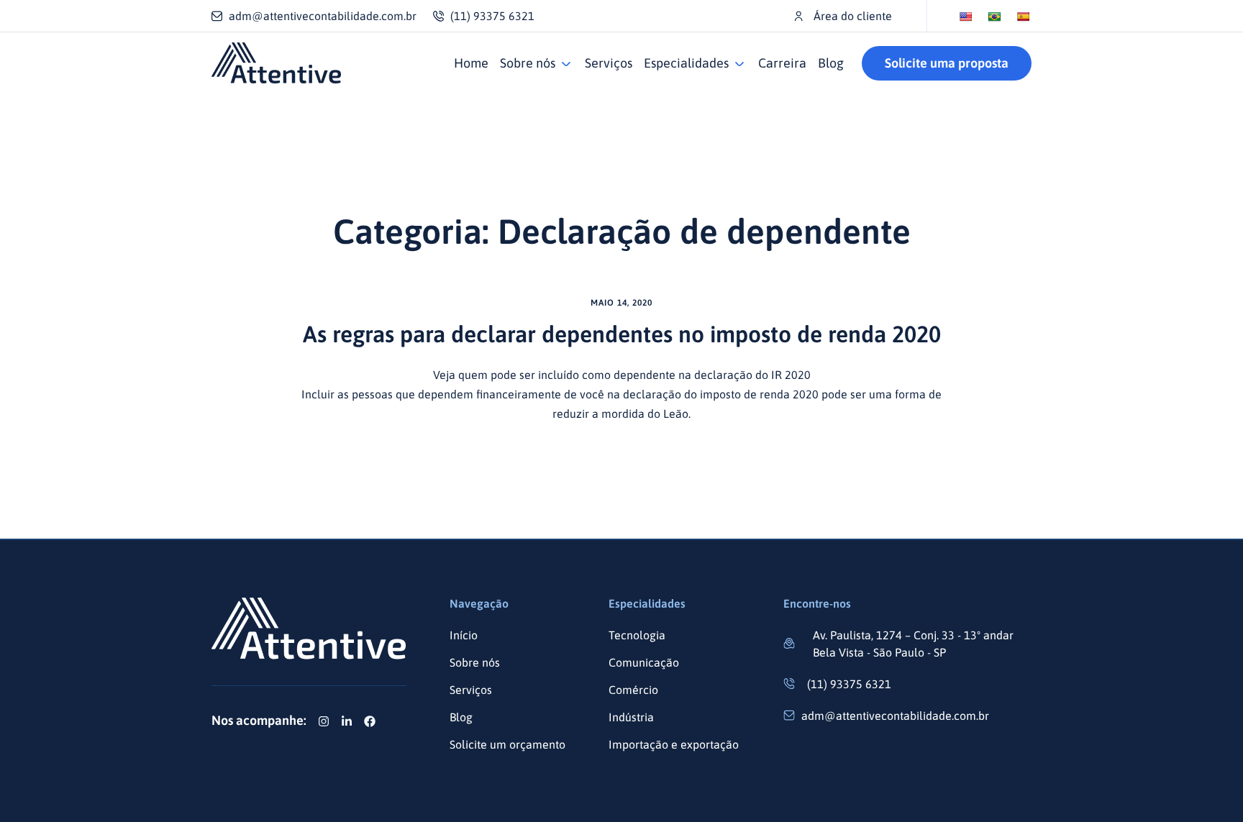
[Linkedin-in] (346, 721)
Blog (831, 62)
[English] (965, 16)
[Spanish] (1022, 16)
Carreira (782, 62)
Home (471, 62)
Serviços (608, 62)
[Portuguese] (994, 16)
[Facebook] (369, 721)
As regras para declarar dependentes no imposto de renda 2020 (622, 334)
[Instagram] (323, 721)
